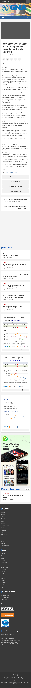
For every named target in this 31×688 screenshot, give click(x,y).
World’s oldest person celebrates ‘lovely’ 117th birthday (13, 286)
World (2, 585)
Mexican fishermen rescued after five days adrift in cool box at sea (14, 254)
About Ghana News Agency (8, 634)
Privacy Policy (5, 599)
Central (3, 521)
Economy (3, 560)
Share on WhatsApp (16, 186)
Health (3, 574)
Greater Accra (5, 525)
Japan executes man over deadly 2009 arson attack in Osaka (15, 275)
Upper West (4, 539)
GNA (13, 55)
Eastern (3, 523)
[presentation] (26, 489)
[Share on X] (7, 59)
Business (3, 553)
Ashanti (3, 514)
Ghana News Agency (19, 678)
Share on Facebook (16, 177)
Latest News (7, 248)
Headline (5, 41)
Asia (3, 273)
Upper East (4, 537)
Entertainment (5, 565)
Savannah (4, 534)
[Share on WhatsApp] (11, 59)
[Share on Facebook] (3, 59)
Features (3, 569)
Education (4, 562)
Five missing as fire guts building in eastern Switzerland (13, 307)
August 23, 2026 (6, 257)
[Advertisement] (15, 229)
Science (3, 578)
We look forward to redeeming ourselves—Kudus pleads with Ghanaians (15, 200)
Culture (3, 558)
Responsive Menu (28, 1)
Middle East (6, 493)
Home (3, 587)
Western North (5, 545)
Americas (5, 252)
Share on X (16, 181)
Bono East (4, 519)
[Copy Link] (19, 59)
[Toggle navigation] (3, 17)
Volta (2, 541)
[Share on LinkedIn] (15, 59)
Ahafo (3, 512)
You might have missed (11, 489)
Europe (4, 262)
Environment (4, 567)
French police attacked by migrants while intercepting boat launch (14, 265)
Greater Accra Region (11, 172)
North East (4, 528)
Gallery (3, 571)
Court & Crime (5, 556)
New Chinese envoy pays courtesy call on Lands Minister (15, 207)
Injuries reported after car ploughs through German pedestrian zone (13, 296)
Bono (2, 516)
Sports (3, 582)
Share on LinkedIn (16, 191)
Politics (3, 576)
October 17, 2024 (6, 55)
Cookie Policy (5, 597)
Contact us (4, 682)
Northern (3, 530)
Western (3, 543)
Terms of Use (5, 595)
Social (11, 41)
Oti (2, 532)
